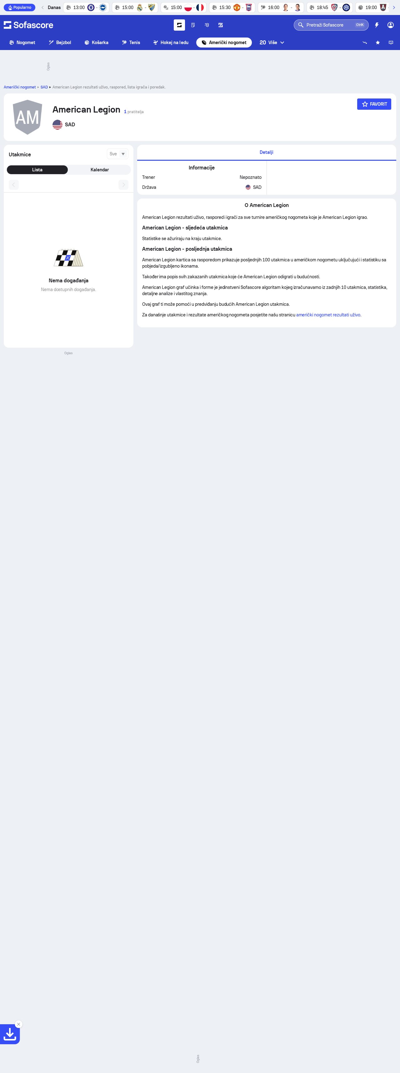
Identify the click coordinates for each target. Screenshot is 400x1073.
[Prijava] (390, 25)
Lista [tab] (37, 169)
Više (268, 42)
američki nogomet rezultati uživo (328, 314)
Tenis (134, 42)
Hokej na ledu (174, 42)
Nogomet (26, 42)
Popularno (22, 7)
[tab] (266, 153)
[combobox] (117, 154)
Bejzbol (64, 42)
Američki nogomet (228, 42)
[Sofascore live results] (28, 25)
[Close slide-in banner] (18, 1024)
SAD (44, 87)
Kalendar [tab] (100, 169)
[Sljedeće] (394, 8)
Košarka (100, 42)
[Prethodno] (43, 8)
